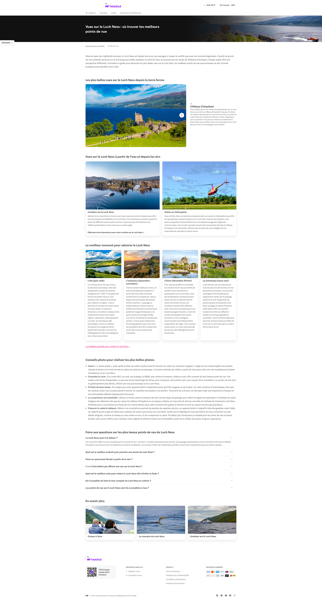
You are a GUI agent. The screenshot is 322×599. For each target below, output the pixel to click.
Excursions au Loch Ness (95, 46)
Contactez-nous (135, 575)
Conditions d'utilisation (176, 579)
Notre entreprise (173, 571)
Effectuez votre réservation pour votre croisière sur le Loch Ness (115, 232)
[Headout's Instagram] (221, 595)
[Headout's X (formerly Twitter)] (235, 595)
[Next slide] (181, 115)
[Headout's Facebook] (230, 595)
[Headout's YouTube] (226, 595)
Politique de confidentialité (177, 575)
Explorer (92, 12)
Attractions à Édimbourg (130, 12)
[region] (136, 115)
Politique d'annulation (175, 583)
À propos (103, 12)
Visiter (113, 12)
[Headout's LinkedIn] (217, 595)
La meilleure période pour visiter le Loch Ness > (108, 346)
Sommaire (6, 42)
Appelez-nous (134, 571)
